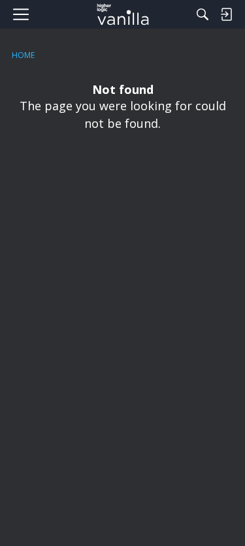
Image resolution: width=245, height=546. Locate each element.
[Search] (202, 14)
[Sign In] (226, 14)
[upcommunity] (122, 14)
